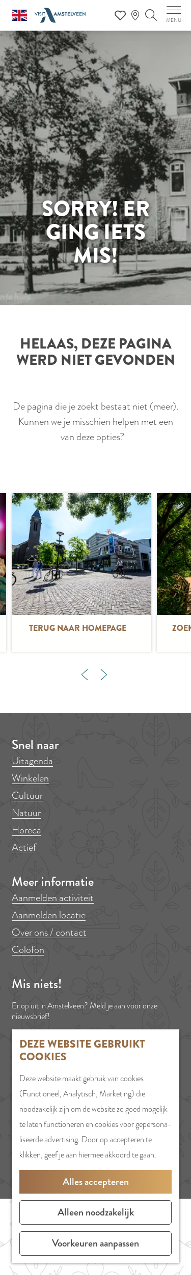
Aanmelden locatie (49, 915)
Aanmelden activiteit (53, 897)
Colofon (28, 949)
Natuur (26, 812)
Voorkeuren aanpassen (95, 1243)
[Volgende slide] (104, 674)
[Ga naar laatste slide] (84, 674)
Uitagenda (32, 761)
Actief (24, 847)
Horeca (26, 830)
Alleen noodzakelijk (96, 1212)
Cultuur (27, 795)
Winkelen (30, 778)
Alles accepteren (96, 1181)
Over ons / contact (49, 932)
